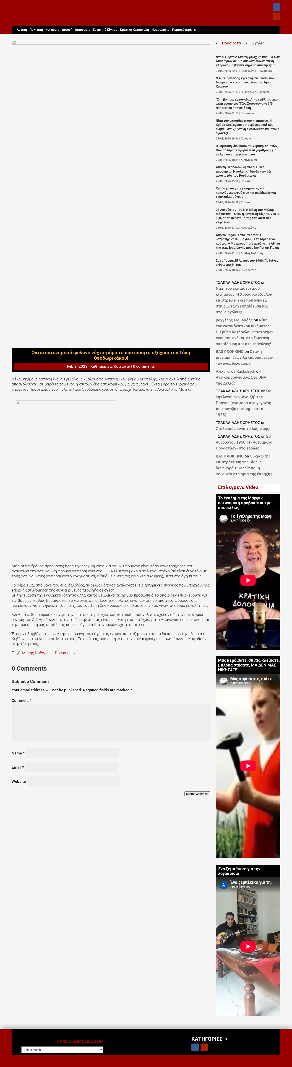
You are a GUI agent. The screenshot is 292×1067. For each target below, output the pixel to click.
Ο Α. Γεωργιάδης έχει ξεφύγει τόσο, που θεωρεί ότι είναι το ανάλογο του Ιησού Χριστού (245, 82)
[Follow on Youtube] (276, 16)
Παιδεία (246, 138)
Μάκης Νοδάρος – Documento (48, 653)
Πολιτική (36, 29)
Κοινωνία (52, 29)
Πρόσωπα (263, 92)
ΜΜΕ (254, 160)
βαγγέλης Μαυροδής (234, 320)
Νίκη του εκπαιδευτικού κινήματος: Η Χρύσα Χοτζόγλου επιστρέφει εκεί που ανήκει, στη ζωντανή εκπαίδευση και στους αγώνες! (247, 127)
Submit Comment (197, 794)
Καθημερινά (101, 366)
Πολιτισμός (265, 70)
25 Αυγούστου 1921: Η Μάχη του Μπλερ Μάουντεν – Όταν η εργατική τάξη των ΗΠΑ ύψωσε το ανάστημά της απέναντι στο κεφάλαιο (247, 216)
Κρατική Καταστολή (134, 29)
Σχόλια (258, 43)
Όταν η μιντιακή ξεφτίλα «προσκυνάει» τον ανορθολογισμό (244, 357)
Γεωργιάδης (248, 92)
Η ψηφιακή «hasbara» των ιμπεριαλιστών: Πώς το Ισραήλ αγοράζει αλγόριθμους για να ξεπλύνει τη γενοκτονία (247, 150)
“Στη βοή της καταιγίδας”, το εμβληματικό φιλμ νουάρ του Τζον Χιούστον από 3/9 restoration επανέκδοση (247, 104)
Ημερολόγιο (160, 29)
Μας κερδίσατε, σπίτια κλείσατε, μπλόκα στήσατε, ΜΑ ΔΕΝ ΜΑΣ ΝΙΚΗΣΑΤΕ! (249, 665)
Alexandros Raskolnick (235, 371)
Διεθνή (67, 29)
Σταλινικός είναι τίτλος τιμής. (243, 428)
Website (19, 781)
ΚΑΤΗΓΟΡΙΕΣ (206, 1039)
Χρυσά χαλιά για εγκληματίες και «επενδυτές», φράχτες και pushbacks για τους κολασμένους (246, 192)
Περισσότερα (182, 29)
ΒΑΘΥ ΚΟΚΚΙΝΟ (230, 351)
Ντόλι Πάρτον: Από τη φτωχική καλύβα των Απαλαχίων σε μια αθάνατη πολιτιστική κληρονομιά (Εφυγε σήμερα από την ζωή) (248, 61)
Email (18, 767)
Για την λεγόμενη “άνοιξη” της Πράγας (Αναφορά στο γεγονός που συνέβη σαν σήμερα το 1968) (243, 403)
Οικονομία (82, 29)
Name (18, 753)
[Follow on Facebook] (276, 7)
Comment (21, 700)
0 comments (144, 366)
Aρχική (22, 29)
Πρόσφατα (231, 43)
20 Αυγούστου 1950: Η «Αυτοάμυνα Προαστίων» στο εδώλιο (244, 442)
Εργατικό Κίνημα (105, 29)
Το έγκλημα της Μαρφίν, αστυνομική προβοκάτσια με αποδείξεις (244, 503)
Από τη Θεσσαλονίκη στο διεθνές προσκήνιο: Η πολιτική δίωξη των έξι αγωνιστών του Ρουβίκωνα (243, 171)
